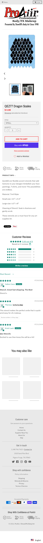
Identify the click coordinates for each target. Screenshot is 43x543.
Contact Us (21, 430)
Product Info (8, 175)
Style (6, 120)
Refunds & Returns (21, 481)
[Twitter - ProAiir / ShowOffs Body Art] (13, 461)
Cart (38, 2)
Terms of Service (21, 486)
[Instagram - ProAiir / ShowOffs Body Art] (21, 461)
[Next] (4, 78)
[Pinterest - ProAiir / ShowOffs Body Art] (25, 461)
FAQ (21, 438)
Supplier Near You (21, 433)
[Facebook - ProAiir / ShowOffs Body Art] (17, 461)
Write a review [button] (21, 265)
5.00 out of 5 (27, 241)
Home (21, 428)
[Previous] (4, 73)
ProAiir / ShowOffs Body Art (25, 524)
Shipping (8, 113)
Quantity (8, 127)
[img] (5, 281)
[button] (11, 249)
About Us (21, 435)
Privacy (21, 483)
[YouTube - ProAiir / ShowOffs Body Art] (29, 461)
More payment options (21, 151)
